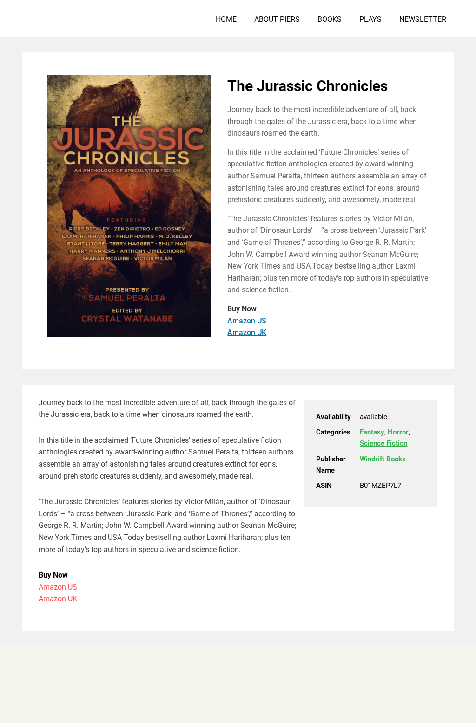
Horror (398, 432)
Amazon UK (246, 332)
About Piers (277, 19)
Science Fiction (383, 443)
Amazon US (246, 320)
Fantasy (372, 432)
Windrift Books (383, 459)
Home (226, 19)
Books (329, 19)
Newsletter (422, 19)
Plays (370, 19)
